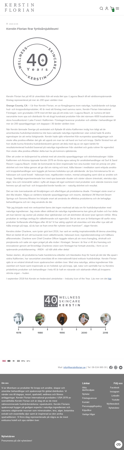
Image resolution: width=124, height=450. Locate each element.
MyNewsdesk (113, 404)
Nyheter (85, 394)
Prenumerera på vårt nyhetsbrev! (16, 440)
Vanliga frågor (88, 414)
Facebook (114, 387)
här (109, 278)
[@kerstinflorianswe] (116, 367)
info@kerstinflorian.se (74, 367)
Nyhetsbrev (114, 408)
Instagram (114, 391)
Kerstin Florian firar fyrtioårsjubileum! (32, 28)
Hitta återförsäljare (88, 388)
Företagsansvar (89, 398)
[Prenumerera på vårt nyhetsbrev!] (121, 367)
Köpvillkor (86, 410)
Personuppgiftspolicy (90, 406)
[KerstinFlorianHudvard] (111, 367)
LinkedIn (115, 395)
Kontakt (85, 402)
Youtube (115, 400)
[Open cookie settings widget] (118, 444)
